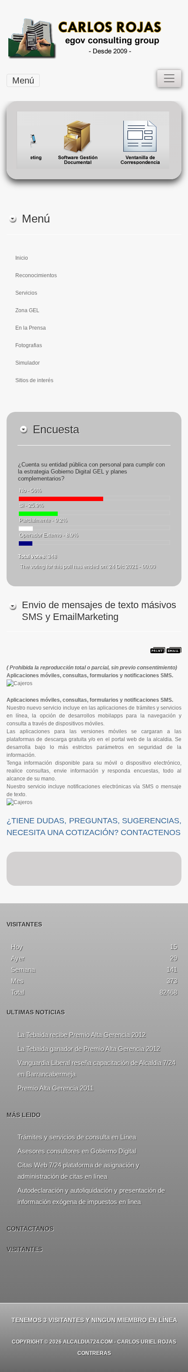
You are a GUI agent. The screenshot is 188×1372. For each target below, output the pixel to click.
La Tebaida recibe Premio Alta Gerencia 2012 (81, 1034)
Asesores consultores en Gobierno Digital (76, 1151)
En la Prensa (30, 328)
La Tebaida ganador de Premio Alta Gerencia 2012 (88, 1048)
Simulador (27, 363)
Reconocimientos (36, 275)
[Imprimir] (157, 652)
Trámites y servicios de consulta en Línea (76, 1137)
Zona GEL (27, 310)
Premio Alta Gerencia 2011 (55, 1088)
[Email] (174, 652)
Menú (23, 80)
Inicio (21, 258)
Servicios (26, 293)
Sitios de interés (34, 380)
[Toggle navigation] (169, 78)
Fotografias (28, 345)
